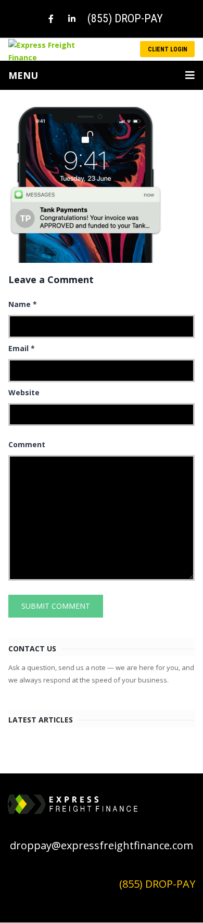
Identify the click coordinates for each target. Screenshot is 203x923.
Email (21, 348)
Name (22, 304)
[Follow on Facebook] (51, 18)
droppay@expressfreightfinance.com (101, 845)
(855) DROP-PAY (125, 18)
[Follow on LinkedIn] (71, 18)
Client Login (167, 49)
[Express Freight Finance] (47, 51)
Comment (26, 444)
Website (24, 392)
